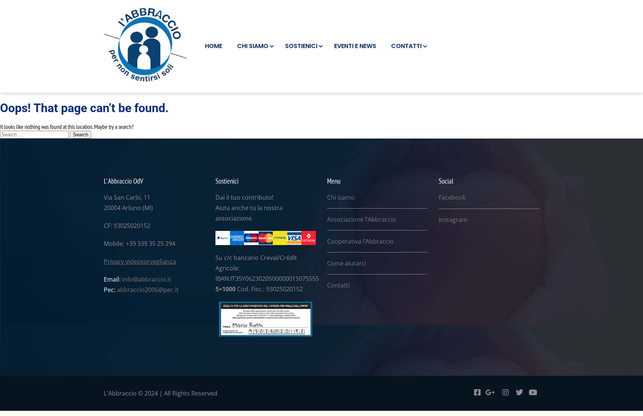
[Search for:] (35, 134)
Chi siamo (341, 197)
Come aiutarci (346, 263)
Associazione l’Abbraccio (361, 219)
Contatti (338, 285)
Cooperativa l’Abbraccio (360, 241)
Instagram (453, 220)
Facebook (452, 197)
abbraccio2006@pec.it (148, 290)
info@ (130, 279)
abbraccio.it (154, 279)
